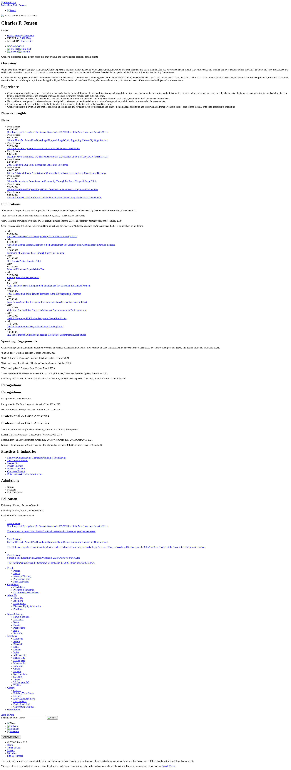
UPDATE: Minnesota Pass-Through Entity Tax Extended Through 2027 (42, 236)
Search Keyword (9, 717)
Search (16, 573)
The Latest (18, 619)
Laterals (17, 696)
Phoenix (17, 671)
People (10, 568)
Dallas (16, 647)
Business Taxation (16, 468)
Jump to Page (7, 714)
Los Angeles (19, 660)
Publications (19, 627)
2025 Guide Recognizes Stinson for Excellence (37, 165)
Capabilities (12, 584)
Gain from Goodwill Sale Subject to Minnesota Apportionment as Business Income (47, 310)
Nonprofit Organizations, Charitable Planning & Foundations (36, 457)
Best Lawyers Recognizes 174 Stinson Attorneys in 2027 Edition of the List (57, 132)
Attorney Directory (22, 576)
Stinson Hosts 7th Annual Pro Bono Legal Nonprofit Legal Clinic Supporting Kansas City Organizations (57, 140)
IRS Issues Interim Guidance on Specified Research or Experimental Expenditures (46, 334)
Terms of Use (13, 747)
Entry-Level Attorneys (24, 698)
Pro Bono (18, 609)
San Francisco (20, 674)
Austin (16, 641)
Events (16, 625)
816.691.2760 (24, 38)
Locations (12, 636)
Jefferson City (20, 655)
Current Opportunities (23, 707)
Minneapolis (19, 663)
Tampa (16, 679)
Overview (8, 63)
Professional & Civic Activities (25, 416)
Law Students (20, 701)
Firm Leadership (21, 581)
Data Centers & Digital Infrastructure (25, 474)
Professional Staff (21, 579)
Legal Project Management (26, 592)
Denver (16, 649)
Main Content (19, 5)
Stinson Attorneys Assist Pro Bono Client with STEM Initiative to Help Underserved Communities (54, 197)
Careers (11, 687)
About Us (12, 595)
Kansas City (27, 41)
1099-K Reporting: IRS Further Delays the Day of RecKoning (37, 318)
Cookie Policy (168, 766)
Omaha (16, 668)
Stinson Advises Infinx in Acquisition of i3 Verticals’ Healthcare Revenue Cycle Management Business (56, 173)
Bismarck (17, 644)
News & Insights (13, 113)
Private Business (15, 466)
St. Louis (17, 677)
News (16, 622)
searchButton (13, 709)
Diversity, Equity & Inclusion (27, 606)
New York (18, 666)
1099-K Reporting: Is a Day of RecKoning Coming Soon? (35, 326)
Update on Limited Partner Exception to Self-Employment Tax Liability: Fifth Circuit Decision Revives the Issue (61, 244)
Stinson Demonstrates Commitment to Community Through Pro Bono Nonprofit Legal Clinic (52, 181)
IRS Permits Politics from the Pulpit (24, 261)
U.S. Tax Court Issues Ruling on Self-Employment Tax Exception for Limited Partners (48, 285)
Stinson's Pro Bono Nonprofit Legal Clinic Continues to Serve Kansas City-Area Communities (52, 189)
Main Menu (6, 5)
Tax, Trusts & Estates (17, 460)
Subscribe (18, 633)
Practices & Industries (23, 590)
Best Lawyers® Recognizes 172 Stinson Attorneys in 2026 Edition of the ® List (57, 156)
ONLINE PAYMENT (11, 737)
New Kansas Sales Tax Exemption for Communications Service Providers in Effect (47, 302)
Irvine (16, 652)
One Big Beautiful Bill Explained (23, 277)
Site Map (11, 753)
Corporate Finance (16, 471)
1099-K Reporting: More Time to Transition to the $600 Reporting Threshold (44, 294)
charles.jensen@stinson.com (20, 35)
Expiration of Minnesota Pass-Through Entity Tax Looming (35, 253)
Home (10, 745)
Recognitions (11, 385)
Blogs (16, 630)
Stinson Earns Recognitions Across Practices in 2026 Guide (43, 148)
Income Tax (13, 463)
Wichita (17, 685)
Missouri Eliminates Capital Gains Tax (25, 269)
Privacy (11, 750)
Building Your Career (23, 693)
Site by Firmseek (15, 756)
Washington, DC (21, 682)
